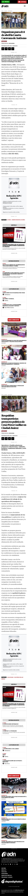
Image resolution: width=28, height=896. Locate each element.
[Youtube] (17, 864)
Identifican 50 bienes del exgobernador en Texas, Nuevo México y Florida (14, 265)
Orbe (4, 271)
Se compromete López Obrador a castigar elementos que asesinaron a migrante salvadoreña (13, 274)
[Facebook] (6, 48)
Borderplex (4, 41)
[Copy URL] (12, 48)
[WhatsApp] (2, 48)
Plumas (4, 291)
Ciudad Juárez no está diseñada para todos (14, 292)
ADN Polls (5, 243)
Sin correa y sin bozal (8, 298)
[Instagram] (4, 864)
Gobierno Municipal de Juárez (18, 219)
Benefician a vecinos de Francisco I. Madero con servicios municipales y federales (13, 364)
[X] (9, 48)
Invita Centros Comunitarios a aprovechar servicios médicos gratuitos (12, 386)
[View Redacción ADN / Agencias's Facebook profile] (9, 192)
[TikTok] (12, 864)
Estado (4, 263)
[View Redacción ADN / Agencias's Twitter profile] (12, 192)
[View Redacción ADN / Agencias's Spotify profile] (19, 192)
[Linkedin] (6, 864)
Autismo (9, 219)
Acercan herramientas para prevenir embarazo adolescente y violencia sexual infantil (13, 341)
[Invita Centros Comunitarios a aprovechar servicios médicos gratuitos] (14, 375)
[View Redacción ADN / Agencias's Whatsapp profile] (15, 192)
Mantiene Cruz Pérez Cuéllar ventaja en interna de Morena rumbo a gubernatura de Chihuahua (14, 245)
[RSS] (8, 864)
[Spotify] (10, 864)
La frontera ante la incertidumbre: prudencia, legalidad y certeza (12, 305)
